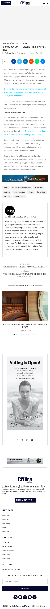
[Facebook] (15, 597)
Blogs (4, 527)
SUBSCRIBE (6, 3)
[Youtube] (30, 597)
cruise (6, 188)
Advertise (5, 542)
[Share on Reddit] (31, 61)
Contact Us (6, 558)
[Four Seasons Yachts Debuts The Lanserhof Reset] (25, 306)
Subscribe (6, 515)
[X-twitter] (34, 597)
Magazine (5, 519)
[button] (4, 313)
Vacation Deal (19, 196)
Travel (31, 192)
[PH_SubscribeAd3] (25, 176)
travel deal (41, 192)
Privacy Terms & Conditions (11, 569)
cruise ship (38, 188)
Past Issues (6, 523)
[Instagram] (25, 597)
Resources (6, 554)
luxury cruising (19, 192)
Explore (7, 537)
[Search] (47, 3)
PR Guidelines (7, 546)
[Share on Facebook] (13, 61)
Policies (7, 565)
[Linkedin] (20, 597)
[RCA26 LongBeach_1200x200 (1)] (25, 459)
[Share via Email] (42, 61)
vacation (7, 196)
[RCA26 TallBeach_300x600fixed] (25, 357)
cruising (7, 192)
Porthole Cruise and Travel (15, 53)
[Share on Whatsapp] (37, 61)
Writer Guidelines (8, 550)
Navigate (7, 510)
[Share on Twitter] (19, 61)
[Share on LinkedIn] (25, 61)
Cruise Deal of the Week (21, 188)
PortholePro (6, 531)
